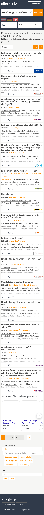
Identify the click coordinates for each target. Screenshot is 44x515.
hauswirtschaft (11, 465)
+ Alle (5, 449)
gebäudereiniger (11, 457)
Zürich (11, 478)
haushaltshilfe (25, 457)
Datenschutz (21, 504)
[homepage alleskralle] (11, 2)
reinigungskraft (11, 461)
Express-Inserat (27, 509)
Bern (5, 478)
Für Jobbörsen (34, 3)
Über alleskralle (9, 504)
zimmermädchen (25, 461)
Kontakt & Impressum (11, 509)
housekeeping (24, 465)
